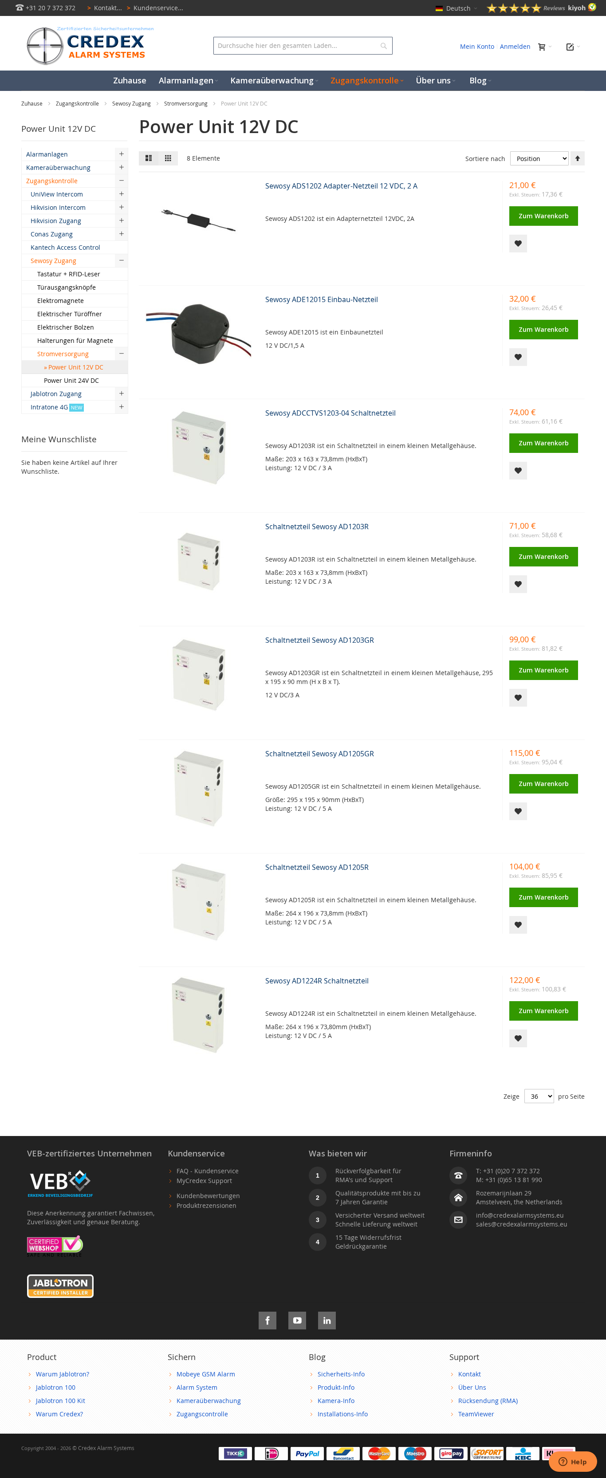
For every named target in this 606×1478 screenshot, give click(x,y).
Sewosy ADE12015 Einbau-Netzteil (321, 299)
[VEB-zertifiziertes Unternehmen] (60, 1171)
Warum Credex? (59, 1414)
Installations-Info (343, 1414)
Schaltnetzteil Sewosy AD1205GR (319, 754)
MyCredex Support (204, 1180)
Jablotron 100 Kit (60, 1400)
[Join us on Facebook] (267, 1319)
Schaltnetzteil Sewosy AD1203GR (319, 640)
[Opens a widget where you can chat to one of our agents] (572, 1462)
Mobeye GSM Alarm (206, 1374)
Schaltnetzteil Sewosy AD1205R (317, 867)
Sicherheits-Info (341, 1374)
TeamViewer (476, 1414)
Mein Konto (477, 46)
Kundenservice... (155, 8)
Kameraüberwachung (209, 1400)
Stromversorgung (186, 103)
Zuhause (32, 103)
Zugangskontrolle (78, 103)
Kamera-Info (336, 1400)
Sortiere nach (485, 158)
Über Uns (472, 1387)
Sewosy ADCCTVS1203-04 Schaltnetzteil (330, 413)
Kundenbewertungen (208, 1195)
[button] (518, 243)
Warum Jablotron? (62, 1374)
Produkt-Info (336, 1387)
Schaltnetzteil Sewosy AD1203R (317, 526)
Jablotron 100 (55, 1387)
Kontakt (469, 1374)
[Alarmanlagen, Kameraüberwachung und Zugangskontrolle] (87, 29)
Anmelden (515, 46)
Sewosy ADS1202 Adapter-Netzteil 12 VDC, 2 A (341, 186)
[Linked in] (327, 1319)
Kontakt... (104, 8)
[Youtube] (297, 1319)
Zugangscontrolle (202, 1414)
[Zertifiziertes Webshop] (55, 1239)
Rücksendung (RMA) (488, 1400)
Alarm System (197, 1387)
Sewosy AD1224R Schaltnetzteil (317, 981)
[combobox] (302, 46)
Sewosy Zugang (132, 103)
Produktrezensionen (206, 1205)
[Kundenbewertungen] (541, 10)
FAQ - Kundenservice (208, 1171)
